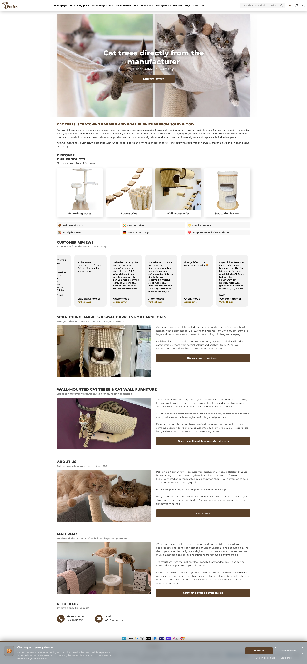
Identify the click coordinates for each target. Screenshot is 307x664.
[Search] (281, 5)
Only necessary (289, 650)
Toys (187, 5)
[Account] (297, 5)
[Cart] (303, 5)
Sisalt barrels (123, 5)
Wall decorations (144, 5)
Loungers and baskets (169, 5)
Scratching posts (79, 5)
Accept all (258, 650)
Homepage (60, 5)
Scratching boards (103, 5)
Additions (198, 5)
